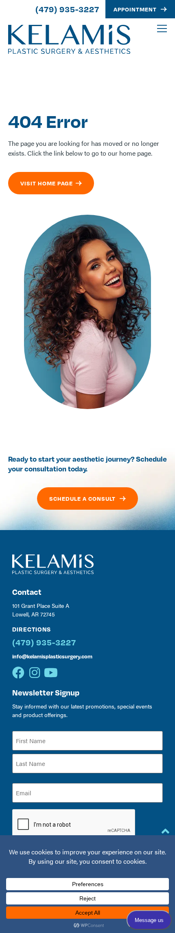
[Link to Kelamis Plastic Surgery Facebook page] (18, 673)
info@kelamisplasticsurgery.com (52, 656)
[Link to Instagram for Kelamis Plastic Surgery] (34, 673)
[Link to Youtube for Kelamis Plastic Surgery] (51, 673)
